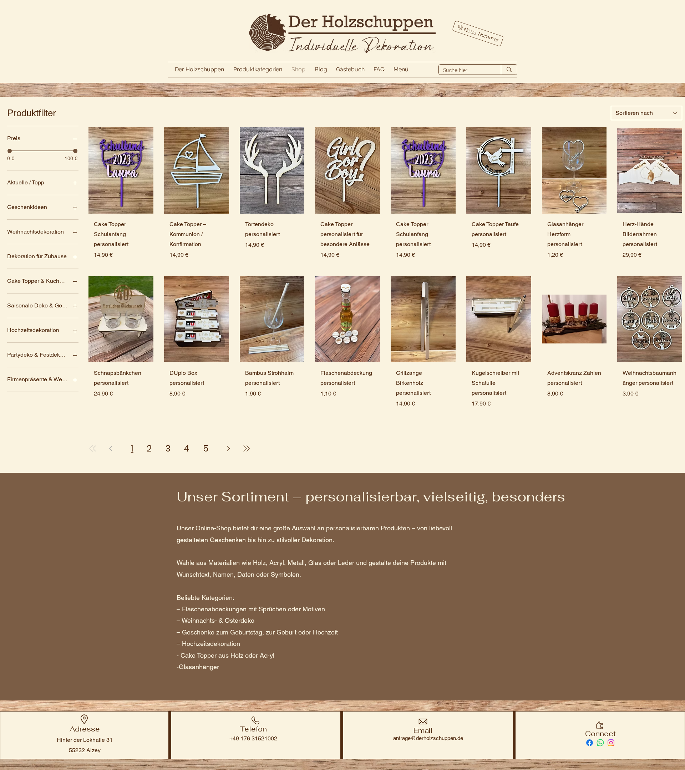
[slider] (9, 151)
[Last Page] (246, 449)
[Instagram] (611, 742)
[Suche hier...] (509, 70)
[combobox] (646, 113)
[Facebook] (589, 742)
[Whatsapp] (600, 742)
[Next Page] (228, 449)
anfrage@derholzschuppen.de (428, 738)
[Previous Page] (110, 449)
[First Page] (92, 449)
